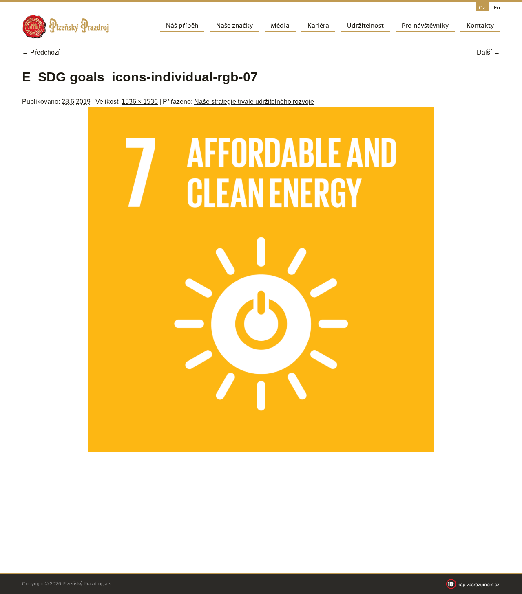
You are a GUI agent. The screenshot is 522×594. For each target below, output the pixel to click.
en (497, 7)
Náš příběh (182, 24)
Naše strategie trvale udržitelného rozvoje (254, 101)
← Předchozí (41, 52)
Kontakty (480, 24)
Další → (488, 52)
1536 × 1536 (140, 101)
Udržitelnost (365, 24)
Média (280, 24)
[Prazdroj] (65, 27)
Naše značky (234, 24)
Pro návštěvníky (425, 24)
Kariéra (318, 24)
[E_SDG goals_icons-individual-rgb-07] (261, 450)
